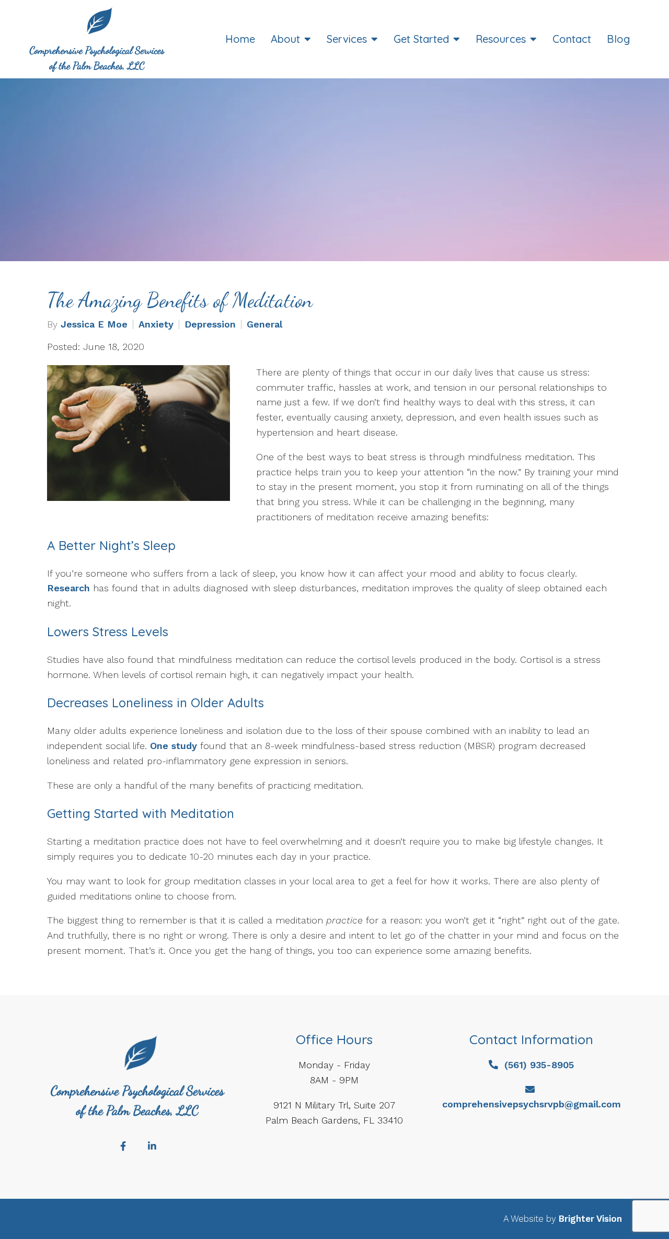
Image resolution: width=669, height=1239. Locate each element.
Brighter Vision (590, 1218)
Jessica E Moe (94, 324)
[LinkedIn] (152, 1146)
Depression (210, 324)
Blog (618, 39)
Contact (571, 39)
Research (68, 587)
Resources (501, 39)
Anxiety (156, 324)
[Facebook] (122, 1146)
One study (173, 745)
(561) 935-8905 (539, 1064)
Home (240, 39)
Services (347, 39)
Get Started (421, 39)
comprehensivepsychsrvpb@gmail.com (531, 1103)
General (264, 324)
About (285, 39)
